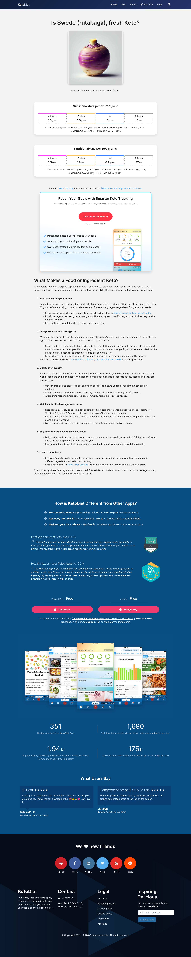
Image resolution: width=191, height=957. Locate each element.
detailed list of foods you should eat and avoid (96, 359)
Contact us (67, 897)
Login (160, 4)
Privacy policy (105, 908)
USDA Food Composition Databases (122, 188)
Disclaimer (103, 918)
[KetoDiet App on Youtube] (116, 863)
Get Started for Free (94, 216)
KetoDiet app (66, 188)
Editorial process (106, 903)
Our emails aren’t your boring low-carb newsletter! (152, 905)
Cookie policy (105, 913)
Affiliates (102, 923)
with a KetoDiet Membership (103, 618)
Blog (123, 4)
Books (133, 4)
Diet (24, 4)
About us (102, 898)
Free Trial (148, 4)
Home (114, 4)
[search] (169, 5)
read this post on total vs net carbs (132, 313)
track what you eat (78, 464)
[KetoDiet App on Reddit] (130, 863)
